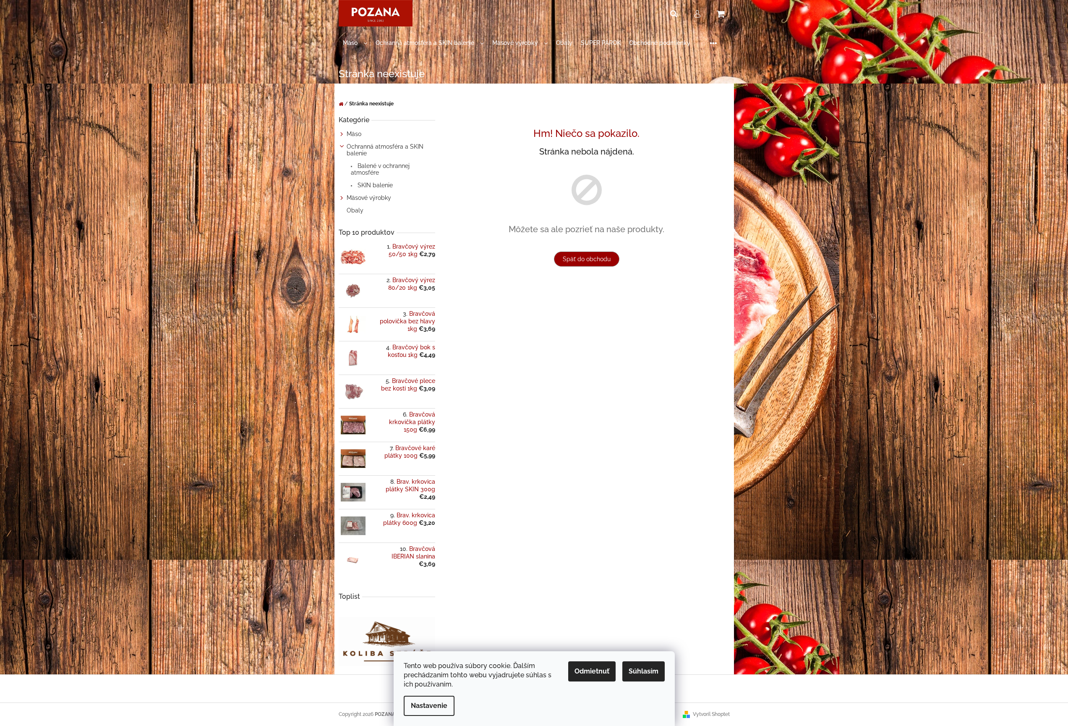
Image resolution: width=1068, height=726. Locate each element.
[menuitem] (355, 43)
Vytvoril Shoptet (711, 714)
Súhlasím (643, 671)
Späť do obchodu (587, 259)
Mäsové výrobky (369, 197)
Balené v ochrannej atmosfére (380, 169)
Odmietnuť (591, 671)
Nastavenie (429, 706)
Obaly (355, 210)
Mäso (354, 134)
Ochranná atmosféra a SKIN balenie (385, 150)
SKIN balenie (374, 185)
